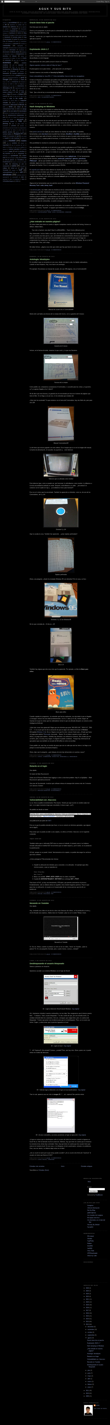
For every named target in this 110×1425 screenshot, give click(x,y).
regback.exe (72, 156)
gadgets (18, 75)
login (11, 96)
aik (6, 24)
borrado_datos (17, 37)
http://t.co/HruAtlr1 (49, 816)
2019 (87, 1305)
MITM (10, 107)
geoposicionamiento (13, 77)
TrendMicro (20, 159)
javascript (21, 90)
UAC (6, 164)
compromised (7, 43)
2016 (87, 1313)
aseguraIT (15, 29)
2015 (87, 1316)
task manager (11, 157)
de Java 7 (58, 65)
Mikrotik (21, 104)
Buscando (47, 734)
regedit (7, 138)
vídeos (5, 168)
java (14, 90)
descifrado (21, 49)
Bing (25, 33)
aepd (25, 22)
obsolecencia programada (16, 115)
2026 (87, 1288)
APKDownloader (92, 1253)
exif (13, 65)
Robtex (89, 1243)
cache (15, 39)
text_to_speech (9, 159)
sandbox (14, 143)
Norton (6, 113)
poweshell (5, 125)
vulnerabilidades (8, 172)
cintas (16, 41)
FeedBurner (99, 1195)
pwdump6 (61, 158)
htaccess (5, 83)
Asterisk (13, 31)
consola (23, 43)
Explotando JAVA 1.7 (39, 49)
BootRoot (69, 134)
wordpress (16, 179)
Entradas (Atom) (44, 1170)
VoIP (20, 170)
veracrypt (22, 166)
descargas (12, 49)
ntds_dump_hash (46, 185)
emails (24, 58)
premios (13, 125)
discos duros (15, 52)
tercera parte (37, 190)
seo (12, 145)
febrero (90, 1384)
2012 (87, 1324)
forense (22, 71)
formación (6, 73)
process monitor (14, 127)
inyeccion (5, 90)
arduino (7, 29)
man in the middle (16, 98)
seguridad (6, 145)
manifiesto (5, 100)
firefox (22, 69)
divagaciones (20, 54)
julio (89, 1370)
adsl (20, 22)
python (17, 132)
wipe (22, 177)
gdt (24, 75)
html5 (11, 83)
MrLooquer (90, 1236)
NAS (18, 109)
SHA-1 (4, 147)
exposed (20, 65)
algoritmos (12, 24)
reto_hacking (15, 138)
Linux (21, 94)
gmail (22, 77)
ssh (14, 153)
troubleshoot (6, 161)
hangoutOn (15, 79)
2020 (87, 1302)
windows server (21, 175)
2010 (87, 1393)
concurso (15, 43)
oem (4, 117)
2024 (87, 1293)
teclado (24, 157)
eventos (7, 62)
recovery (11, 136)
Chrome (10, 41)
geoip (4, 77)
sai (7, 143)
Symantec (5, 155)
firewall (4, 71)
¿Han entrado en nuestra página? (45, 221)
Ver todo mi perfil (100, 1408)
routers (23, 141)
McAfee (14, 102)
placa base (21, 123)
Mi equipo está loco (93, 1217)
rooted (12, 140)
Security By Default (93, 1224)
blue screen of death (21, 35)
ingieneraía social (19, 88)
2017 (87, 1310)
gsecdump (82, 158)
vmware (13, 170)
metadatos (21, 102)
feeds (22, 67)
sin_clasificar (21, 147)
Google (5, 79)
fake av (14, 67)
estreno (22, 60)
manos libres (14, 100)
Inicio (62, 1166)
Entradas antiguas (86, 1166)
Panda (4, 119)
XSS (17, 181)
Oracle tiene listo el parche (42, 23)
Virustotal (5, 170)
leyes (4, 94)
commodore (23, 41)
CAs (4, 41)
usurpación (6, 166)
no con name (13, 111)
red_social (23, 136)
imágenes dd (6, 86)
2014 (87, 1319)
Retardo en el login (38, 766)
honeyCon (15, 81)
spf (16, 151)
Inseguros (90, 1205)
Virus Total (90, 1251)
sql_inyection (7, 153)
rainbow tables (7, 134)
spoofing (21, 151)
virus (22, 168)
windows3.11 (6, 177)
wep (16, 172)
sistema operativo (14, 149)
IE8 (16, 83)
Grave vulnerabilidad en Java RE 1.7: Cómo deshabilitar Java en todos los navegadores (57, 76)
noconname (22, 111)
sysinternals (14, 155)
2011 (87, 1390)
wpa (23, 179)
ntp (4, 115)
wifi (21, 172)
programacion (23, 127)
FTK (13, 75)
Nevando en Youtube (39, 903)
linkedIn (15, 94)
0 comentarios (56, 42)
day (54, 65)
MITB (4, 107)
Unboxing (15, 164)
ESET (49, 820)
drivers (14, 56)
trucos (19, 161)
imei (14, 86)
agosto (90, 1338)
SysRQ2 (76, 134)
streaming (21, 153)
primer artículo (37, 132)
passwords (20, 119)
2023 (87, 1296)
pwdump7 (68, 158)
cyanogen (6, 47)
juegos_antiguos (8, 92)
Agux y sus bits (55, 8)
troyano (14, 161)
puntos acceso (7, 132)
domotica (5, 56)
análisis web (21, 24)
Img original (75, 1009)
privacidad (5, 127)
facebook (5, 67)
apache (24, 26)
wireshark (5, 179)
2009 (87, 1396)
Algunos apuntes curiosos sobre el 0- (41, 65)
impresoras (20, 86)
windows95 (15, 177)
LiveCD (5, 96)
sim (15, 147)
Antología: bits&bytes (40, 259)
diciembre (91, 1326)
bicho (19, 33)
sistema (5, 149)
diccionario (6, 52)
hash (22, 79)
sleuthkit (24, 149)
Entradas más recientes (37, 1166)
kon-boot (45, 134)
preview (22, 125)
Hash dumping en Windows (42, 106)
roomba (5, 141)
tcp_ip (18, 157)
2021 (87, 1299)
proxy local (21, 129)
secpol (22, 143)
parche (11, 119)
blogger (12, 35)
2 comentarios (56, 755)
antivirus (13, 27)
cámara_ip (22, 39)
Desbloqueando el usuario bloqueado (47, 963)
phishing (5, 123)
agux (97, 1405)
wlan (11, 179)
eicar (19, 58)
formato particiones (18, 73)
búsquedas (8, 39)
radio (23, 132)
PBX (20, 121)
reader (5, 136)
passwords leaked (8, 121)
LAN (22, 92)
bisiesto (6, 35)
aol (19, 26)
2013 (87, 1321)
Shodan (10, 147)
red (18, 136)
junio (89, 1373)
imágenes (22, 83)
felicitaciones (6, 69)
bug (25, 37)
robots (23, 138)
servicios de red (20, 145)
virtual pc (14, 168)
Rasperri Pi (18, 134)
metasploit (6, 104)
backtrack (12, 33)
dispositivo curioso (9, 54)
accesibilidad (13, 22)
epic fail (16, 60)
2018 (87, 1307)
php (13, 123)
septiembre (91, 1335)
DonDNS (90, 1246)
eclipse (13, 58)
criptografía (20, 45)
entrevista (8, 60)
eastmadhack (6, 58)
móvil (19, 107)
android (5, 27)
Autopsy (5, 33)
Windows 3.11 (41, 732)
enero (89, 1387)
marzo (90, 1381)
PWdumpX (33, 161)
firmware (12, 71)
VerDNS (89, 1248)
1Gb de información (93, 1208)
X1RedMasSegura (8, 181)
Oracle (15, 117)
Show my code (92, 1255)
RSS (89, 1182)
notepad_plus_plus (15, 113)
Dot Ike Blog (91, 1210)
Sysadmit (90, 1227)
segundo (35, 169)
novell (23, 113)
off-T (9, 117)
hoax (4, 81)
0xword (4, 22)
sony (6, 151)
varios (14, 166)
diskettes (24, 52)
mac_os (16, 96)
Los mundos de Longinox (95, 1215)
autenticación (21, 31)
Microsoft (14, 104)
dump (22, 56)
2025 (87, 1291)
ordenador (21, 117)
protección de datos (10, 129)
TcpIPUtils (90, 1241)
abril (89, 1379)
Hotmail (23, 81)
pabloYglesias (91, 1213)
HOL (9, 81)
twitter (25, 161)
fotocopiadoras (6, 75)
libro (8, 94)
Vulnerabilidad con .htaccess (43, 800)
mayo (89, 1376)
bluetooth (7, 37)
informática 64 (7, 88)
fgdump (75, 158)
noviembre (91, 1329)
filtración (15, 69)
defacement (14, 47)
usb (22, 164)
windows (7, 174)
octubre (90, 1332)
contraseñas (6, 45)
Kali (17, 92)
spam (10, 151)
